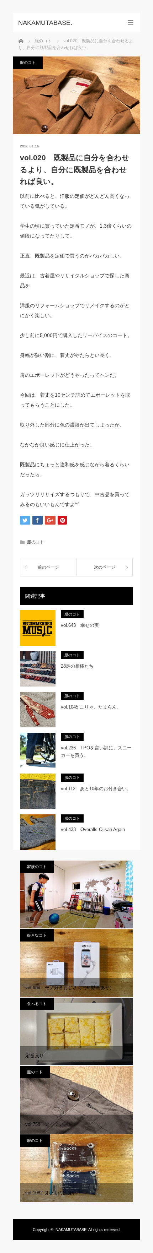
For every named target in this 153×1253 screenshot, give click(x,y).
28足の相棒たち (77, 666)
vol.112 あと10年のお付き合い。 (96, 788)
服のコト (28, 62)
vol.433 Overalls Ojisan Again (93, 829)
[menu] (130, 22)
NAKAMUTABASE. (72, 1229)
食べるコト (37, 1004)
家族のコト (37, 866)
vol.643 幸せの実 (80, 625)
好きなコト (37, 935)
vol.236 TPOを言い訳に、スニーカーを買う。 (96, 751)
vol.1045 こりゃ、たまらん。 (91, 707)
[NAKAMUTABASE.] (66, 23)
